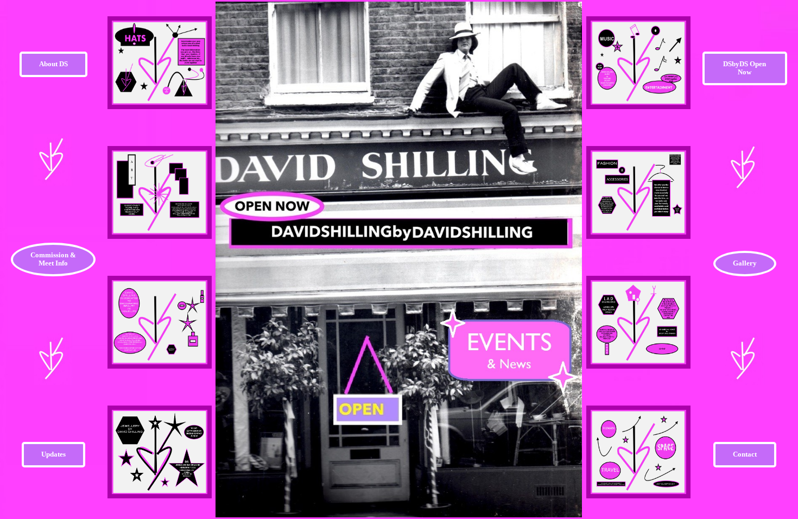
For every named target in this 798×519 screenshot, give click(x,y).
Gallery (745, 263)
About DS (53, 64)
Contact (745, 454)
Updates (53, 454)
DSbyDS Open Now (744, 68)
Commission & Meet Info (53, 259)
